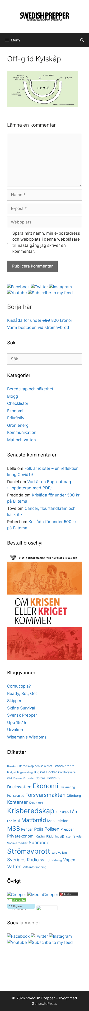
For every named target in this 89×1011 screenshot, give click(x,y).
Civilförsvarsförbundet (20, 778)
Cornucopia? (19, 686)
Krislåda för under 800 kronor (39, 320)
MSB (13, 828)
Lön (9, 821)
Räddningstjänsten (59, 836)
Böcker (51, 772)
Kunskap (62, 812)
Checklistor (17, 403)
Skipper (14, 700)
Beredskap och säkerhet (30, 389)
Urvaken (15, 729)
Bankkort (12, 766)
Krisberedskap (30, 811)
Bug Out (39, 772)
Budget (11, 772)
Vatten (14, 866)
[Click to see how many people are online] (68, 894)
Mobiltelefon (57, 821)
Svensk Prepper (22, 715)
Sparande (39, 842)
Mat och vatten (21, 439)
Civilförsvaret (67, 772)
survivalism (59, 852)
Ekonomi (15, 410)
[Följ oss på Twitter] (39, 286)
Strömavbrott (28, 851)
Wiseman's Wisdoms (27, 737)
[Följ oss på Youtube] (17, 292)
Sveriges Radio (23, 859)
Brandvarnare (64, 766)
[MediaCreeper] (42, 894)
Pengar (27, 829)
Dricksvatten (19, 786)
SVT (43, 860)
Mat (16, 820)
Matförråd (33, 820)
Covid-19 (54, 778)
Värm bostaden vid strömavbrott (38, 327)
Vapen (69, 859)
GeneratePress (44, 1003)
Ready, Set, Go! (22, 693)
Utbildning (54, 860)
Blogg (12, 396)
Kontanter (17, 802)
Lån (73, 811)
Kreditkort (36, 802)
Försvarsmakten (45, 795)
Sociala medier (17, 843)
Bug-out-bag (25, 772)
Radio (40, 836)
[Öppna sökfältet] (82, 40)
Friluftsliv (15, 418)
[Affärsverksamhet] (16, 900)
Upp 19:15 (16, 722)
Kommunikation (21, 432)
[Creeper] (16, 894)
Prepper (67, 829)
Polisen (51, 829)
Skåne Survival (21, 708)
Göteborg (74, 796)
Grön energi (18, 425)
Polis (38, 829)
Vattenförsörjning (35, 867)
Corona (41, 778)
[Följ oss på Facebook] (18, 286)
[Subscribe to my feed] (50, 292)
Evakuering (67, 787)
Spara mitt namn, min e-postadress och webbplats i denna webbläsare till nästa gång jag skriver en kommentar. (46, 242)
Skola (77, 836)
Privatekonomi (20, 835)
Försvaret (15, 795)
